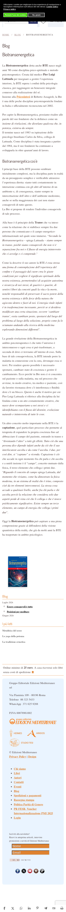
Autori (17, 778)
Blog (16, 791)
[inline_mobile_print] (61, 908)
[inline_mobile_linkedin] (29, 908)
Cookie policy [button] (52, 7)
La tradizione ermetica (13, 641)
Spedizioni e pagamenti (27, 795)
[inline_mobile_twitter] (12, 908)
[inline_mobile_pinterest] (37, 908)
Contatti (19, 782)
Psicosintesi (23, 97)
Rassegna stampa (24, 800)
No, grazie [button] (36, 15)
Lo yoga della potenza (13, 636)
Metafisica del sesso (12, 630)
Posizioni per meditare (18, 611)
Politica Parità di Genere (28, 804)
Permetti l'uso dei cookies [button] (15, 15)
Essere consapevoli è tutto (20, 606)
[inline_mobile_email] (54, 908)
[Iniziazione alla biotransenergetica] (17, 571)
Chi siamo (20, 769)
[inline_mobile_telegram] (45, 908)
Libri (17, 773)
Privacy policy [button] (9, 9)
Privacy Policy (17, 757)
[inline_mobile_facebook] (4, 908)
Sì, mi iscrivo (22, 860)
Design (32, 757)
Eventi (17, 787)
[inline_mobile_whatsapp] (21, 908)
